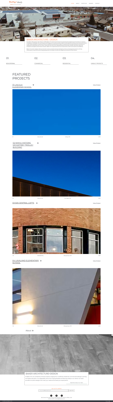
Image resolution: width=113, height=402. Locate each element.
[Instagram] (51, 396)
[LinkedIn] (62, 396)
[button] (77, 3)
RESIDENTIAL (40, 255)
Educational (40, 326)
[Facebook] (56, 396)
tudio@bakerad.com (60, 399)
